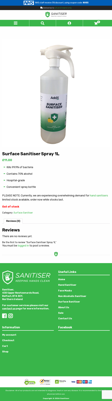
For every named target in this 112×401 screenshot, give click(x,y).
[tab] (13, 221)
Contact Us (65, 318)
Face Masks (65, 290)
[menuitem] (28, 335)
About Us (63, 307)
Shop (5, 351)
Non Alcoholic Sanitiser (72, 296)
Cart (5, 346)
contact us (9, 308)
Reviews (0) (13, 221)
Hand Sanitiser (67, 285)
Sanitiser (64, 398)
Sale (60, 313)
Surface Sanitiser (23, 212)
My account (9, 334)
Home (61, 279)
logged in (23, 245)
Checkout (8, 340)
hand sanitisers (99, 195)
